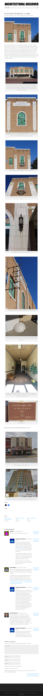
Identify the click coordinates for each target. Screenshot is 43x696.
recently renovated (29, 463)
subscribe (6, 672)
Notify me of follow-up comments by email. (14, 666)
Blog (21, 15)
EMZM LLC (22, 694)
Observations (25, 15)
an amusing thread (22, 548)
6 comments (31, 15)
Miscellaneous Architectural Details (8, 519)
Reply (36, 532)
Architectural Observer (9, 15)
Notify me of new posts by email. (12, 668)
